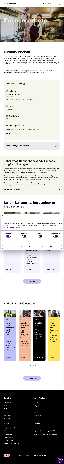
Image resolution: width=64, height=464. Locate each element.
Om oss (36, 403)
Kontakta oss (37, 428)
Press (35, 409)
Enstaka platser (10, 46)
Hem (5, 46)
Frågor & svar (37, 415)
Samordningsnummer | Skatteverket (14, 185)
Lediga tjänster (38, 406)
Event (35, 412)
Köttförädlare (10, 96)
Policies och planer (9, 431)
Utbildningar (7, 403)
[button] (30, 365)
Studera (6, 406)
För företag (7, 409)
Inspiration (7, 415)
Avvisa (12, 247)
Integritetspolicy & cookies (12, 428)
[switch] (24, 236)
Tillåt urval (32, 247)
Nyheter (6, 412)
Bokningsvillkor (8, 440)
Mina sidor (7, 418)
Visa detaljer (55, 242)
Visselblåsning (8, 437)
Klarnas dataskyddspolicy (11, 443)
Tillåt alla (52, 247)
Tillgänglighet (8, 434)
